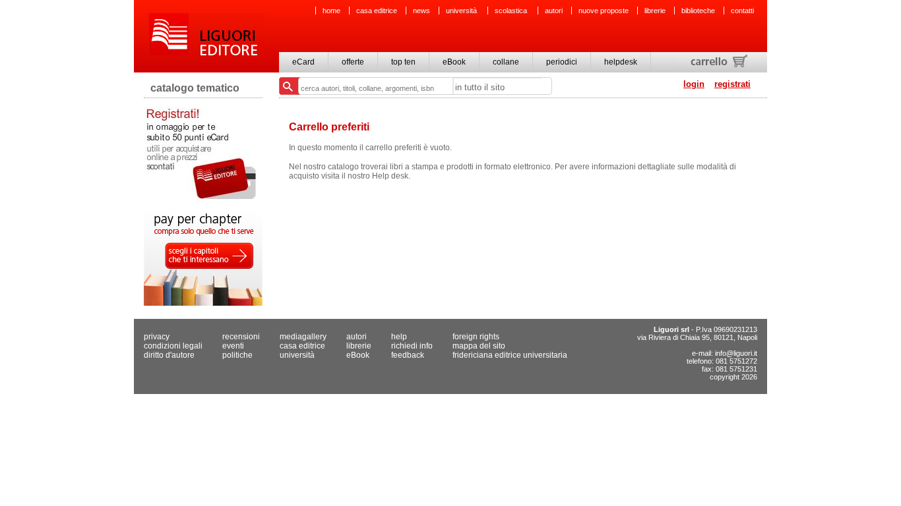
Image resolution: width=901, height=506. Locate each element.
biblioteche (698, 10)
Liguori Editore (205, 36)
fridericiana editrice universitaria (509, 355)
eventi (233, 346)
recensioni (241, 336)
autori (554, 10)
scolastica (512, 10)
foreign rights (475, 336)
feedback (407, 355)
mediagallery (303, 336)
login (693, 84)
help (399, 336)
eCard (303, 62)
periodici (561, 62)
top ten (403, 62)
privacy (157, 336)
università (462, 10)
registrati (732, 84)
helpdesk (620, 62)
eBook (454, 62)
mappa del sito (478, 346)
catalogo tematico (194, 88)
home (331, 10)
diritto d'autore (169, 355)
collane (506, 62)
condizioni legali (173, 346)
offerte (353, 62)
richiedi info (412, 346)
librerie (655, 10)
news (421, 10)
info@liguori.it (736, 353)
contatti (742, 10)
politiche (237, 355)
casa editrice (376, 10)
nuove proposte (603, 10)
